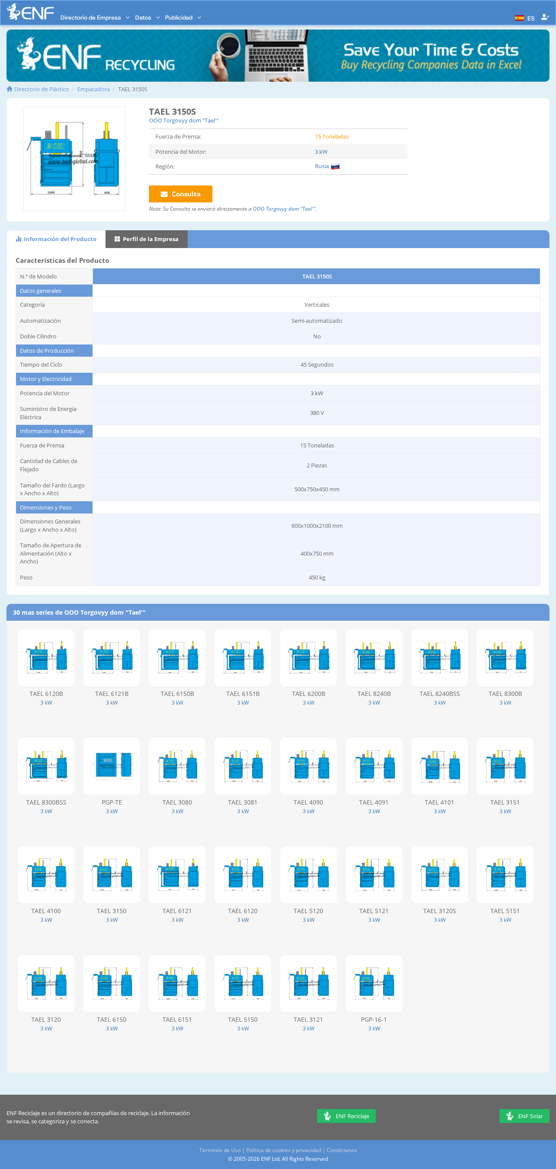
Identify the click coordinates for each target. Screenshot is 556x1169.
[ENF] (30, 11)
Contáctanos (342, 1150)
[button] (524, 17)
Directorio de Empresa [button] (91, 17)
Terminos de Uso (220, 1150)
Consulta (185, 193)
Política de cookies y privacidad (283, 1150)
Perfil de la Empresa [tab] (150, 239)
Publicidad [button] (179, 17)
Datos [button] (143, 17)
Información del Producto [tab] (59, 239)
